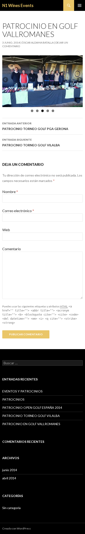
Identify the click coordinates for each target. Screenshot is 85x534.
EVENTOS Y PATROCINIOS (22, 391)
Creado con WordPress (16, 528)
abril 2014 (9, 478)
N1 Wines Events (18, 5)
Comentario (11, 249)
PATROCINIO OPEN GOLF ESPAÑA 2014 (32, 407)
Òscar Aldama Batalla (38, 42)
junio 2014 (9, 470)
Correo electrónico (18, 210)
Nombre (10, 191)
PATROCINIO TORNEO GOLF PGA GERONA (35, 126)
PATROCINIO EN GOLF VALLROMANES (31, 424)
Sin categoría (11, 508)
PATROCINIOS (13, 399)
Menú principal (79, 5)
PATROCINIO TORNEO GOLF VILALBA (31, 142)
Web (6, 230)
